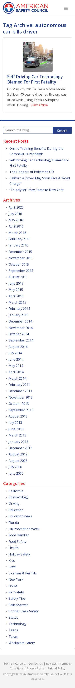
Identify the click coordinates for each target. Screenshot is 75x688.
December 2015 (20, 252)
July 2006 (15, 467)
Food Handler (19, 535)
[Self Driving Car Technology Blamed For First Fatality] (37, 57)
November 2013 (21, 397)
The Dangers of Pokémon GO (31, 172)
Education (16, 510)
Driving (14, 503)
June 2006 (16, 473)
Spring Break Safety (24, 611)
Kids (12, 560)
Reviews (51, 663)
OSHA (13, 586)
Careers (20, 663)
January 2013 (18, 442)
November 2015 (21, 258)
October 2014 (19, 334)
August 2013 (18, 416)
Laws (12, 567)
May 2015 (16, 289)
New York (16, 579)
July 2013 (15, 422)
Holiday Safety (19, 554)
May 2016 (16, 220)
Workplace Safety (22, 643)
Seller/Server (18, 605)
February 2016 (19, 239)
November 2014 (21, 328)
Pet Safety (16, 592)
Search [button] (62, 130)
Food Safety (17, 541)
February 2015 (19, 308)
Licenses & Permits (23, 573)
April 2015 (16, 296)
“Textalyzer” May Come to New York (36, 190)
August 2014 (18, 347)
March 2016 (17, 233)
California (16, 491)
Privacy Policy (35, 668)
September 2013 (21, 410)
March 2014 (17, 378)
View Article (39, 105)
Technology (17, 624)
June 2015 (16, 283)
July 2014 (15, 353)
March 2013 (17, 435)
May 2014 (16, 365)
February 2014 (19, 384)
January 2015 (18, 315)
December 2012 (20, 448)
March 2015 (17, 302)
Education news (20, 516)
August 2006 (18, 460)
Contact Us (35, 663)
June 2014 (16, 359)
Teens (13, 630)
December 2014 (20, 321)
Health (14, 548)
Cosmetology (18, 497)
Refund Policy (56, 668)
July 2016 (15, 214)
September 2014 (21, 340)
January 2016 (18, 245)
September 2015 (21, 270)
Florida (14, 522)
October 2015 (19, 264)
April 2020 (16, 207)
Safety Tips (17, 598)
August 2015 (18, 277)
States (13, 617)
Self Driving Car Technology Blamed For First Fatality (35, 79)
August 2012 (18, 454)
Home (8, 663)
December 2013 (20, 391)
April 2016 (16, 226)
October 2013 (19, 403)
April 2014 (16, 372)
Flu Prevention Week (24, 529)
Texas (13, 636)
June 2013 (16, 429)
